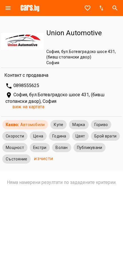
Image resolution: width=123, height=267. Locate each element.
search (115, 8)
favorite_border (87, 8)
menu (8, 8)
